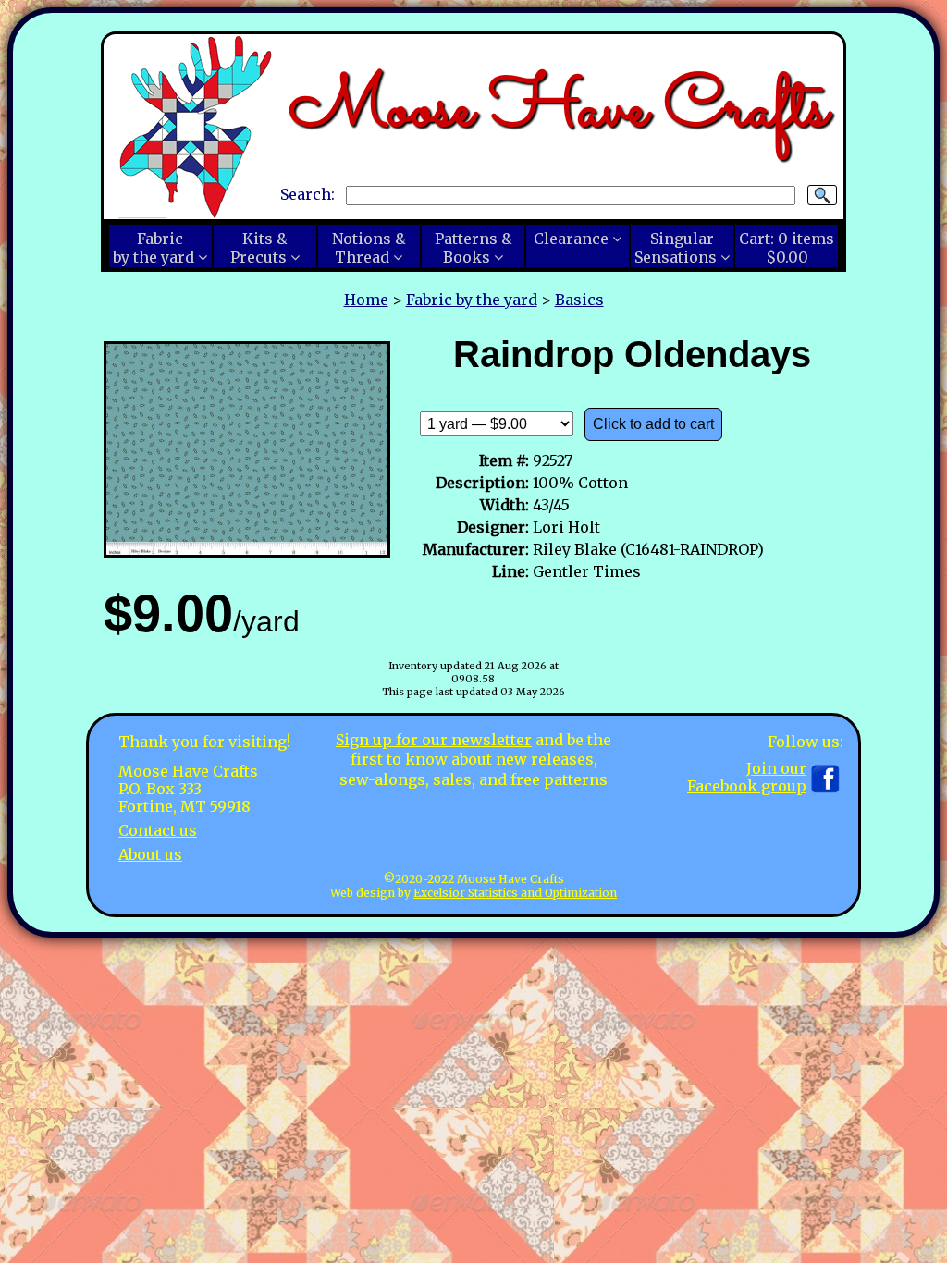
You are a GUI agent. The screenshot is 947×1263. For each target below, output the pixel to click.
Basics (579, 299)
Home (366, 299)
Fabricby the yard (153, 247)
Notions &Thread (369, 247)
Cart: (786, 247)
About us (150, 854)
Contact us (157, 830)
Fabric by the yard (471, 299)
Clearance (571, 238)
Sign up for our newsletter (434, 739)
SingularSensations (675, 247)
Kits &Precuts (259, 247)
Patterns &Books (473, 247)
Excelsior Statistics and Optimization (515, 893)
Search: (307, 194)
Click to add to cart (653, 424)
